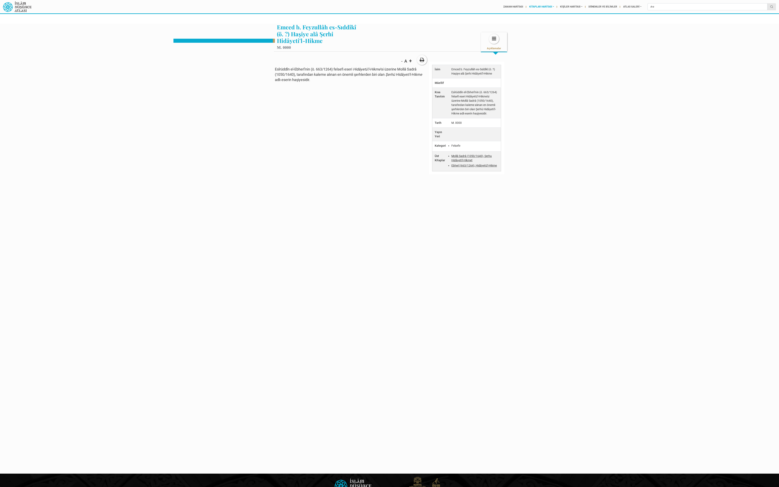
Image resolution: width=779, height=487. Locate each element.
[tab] (494, 41)
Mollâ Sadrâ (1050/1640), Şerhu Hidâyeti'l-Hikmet (471, 158)
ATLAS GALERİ (631, 6)
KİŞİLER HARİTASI (570, 6)
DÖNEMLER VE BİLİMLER (603, 6)
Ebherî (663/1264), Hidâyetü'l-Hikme (474, 165)
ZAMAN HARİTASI (513, 6)
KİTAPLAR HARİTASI (540, 6)
